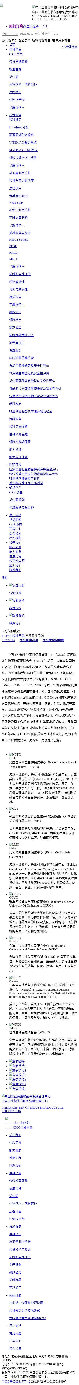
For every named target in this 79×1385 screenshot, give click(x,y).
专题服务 (15, 1264)
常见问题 (15, 519)
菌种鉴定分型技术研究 (24, 1310)
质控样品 (15, 92)
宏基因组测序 (18, 196)
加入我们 (15, 565)
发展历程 (15, 556)
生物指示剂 (17, 1219)
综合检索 (15, 533)
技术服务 (15, 115)
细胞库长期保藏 (20, 442)
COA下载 (15, 524)
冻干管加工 (17, 342)
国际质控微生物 (53, 640)
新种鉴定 (15, 403)
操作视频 (15, 538)
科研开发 (15, 464)
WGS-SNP (16, 202)
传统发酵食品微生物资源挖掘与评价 (33, 474)
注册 (36, 26)
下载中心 (15, 529)
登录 (29, 26)
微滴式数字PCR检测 (23, 157)
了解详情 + (16, 107)
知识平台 (15, 487)
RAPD (13, 252)
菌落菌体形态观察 (21, 135)
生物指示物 (17, 99)
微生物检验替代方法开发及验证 (30, 411)
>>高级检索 (69, 46)
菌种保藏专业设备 (21, 335)
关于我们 (15, 542)
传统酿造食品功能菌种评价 (27, 1318)
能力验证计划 (18, 457)
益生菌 (13, 77)
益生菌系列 (17, 500)
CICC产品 (8, 640)
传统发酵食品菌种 (21, 507)
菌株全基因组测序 (21, 180)
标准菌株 (15, 69)
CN (45, 26)
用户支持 (15, 515)
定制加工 (15, 1287)
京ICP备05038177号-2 (16, 1381)
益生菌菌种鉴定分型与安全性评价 (32, 381)
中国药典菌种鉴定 (21, 358)
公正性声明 (17, 561)
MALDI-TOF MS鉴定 (23, 150)
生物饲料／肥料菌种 (23, 84)
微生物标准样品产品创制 (26, 483)
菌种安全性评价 (20, 1257)
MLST (13, 259)
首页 (12, 45)
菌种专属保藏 (18, 426)
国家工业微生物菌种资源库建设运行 (33, 469)
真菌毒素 (15, 297)
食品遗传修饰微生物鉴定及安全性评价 (35, 388)
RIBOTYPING (18, 239)
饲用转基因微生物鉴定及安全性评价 (33, 396)
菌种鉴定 (15, 1234)
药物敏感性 (17, 281)
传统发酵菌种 (18, 61)
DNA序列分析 (18, 127)
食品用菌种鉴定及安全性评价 (29, 365)
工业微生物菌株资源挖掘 (26, 1303)
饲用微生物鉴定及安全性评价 (29, 373)
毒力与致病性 (18, 289)
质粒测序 (15, 188)
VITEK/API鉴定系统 (23, 142)
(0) (24, 26)
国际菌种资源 (29, 640)
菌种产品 (15, 49)
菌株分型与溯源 (20, 1249)
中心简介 (15, 547)
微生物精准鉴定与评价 (24, 478)
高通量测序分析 (20, 1242)
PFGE (13, 246)
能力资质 (15, 551)
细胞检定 (15, 320)
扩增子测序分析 (20, 210)
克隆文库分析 (18, 217)
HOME (7, 635)
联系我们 (15, 570)
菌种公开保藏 (18, 434)
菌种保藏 (15, 1280)
